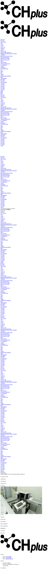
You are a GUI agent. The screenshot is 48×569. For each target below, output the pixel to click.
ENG (1, 93)
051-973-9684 (8, 557)
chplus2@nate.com (9, 558)
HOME (2, 262)
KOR (1, 91)
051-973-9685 (8, 556)
